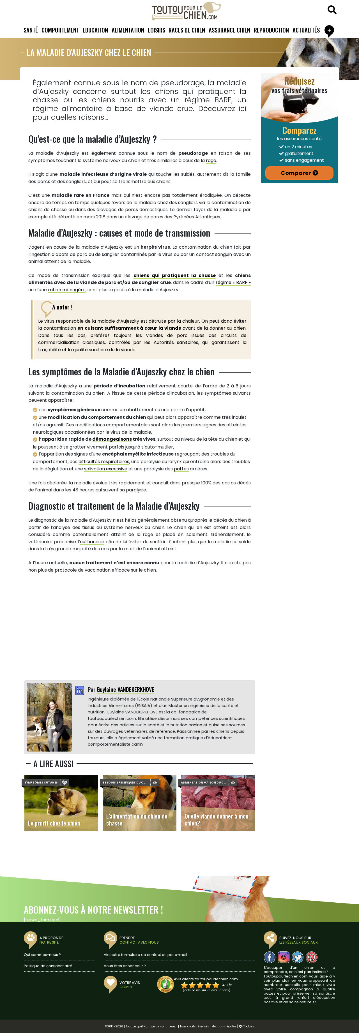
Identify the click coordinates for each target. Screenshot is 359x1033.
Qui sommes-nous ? (42, 954)
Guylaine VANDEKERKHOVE (125, 689)
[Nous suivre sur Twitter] (297, 957)
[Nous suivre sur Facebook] (269, 957)
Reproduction (271, 30)
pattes (181, 469)
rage (211, 160)
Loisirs (156, 30)
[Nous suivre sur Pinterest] (311, 957)
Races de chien (187, 30)
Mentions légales (223, 1026)
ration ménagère (67, 289)
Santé (31, 30)
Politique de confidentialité (48, 965)
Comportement (60, 30)
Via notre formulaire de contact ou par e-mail (145, 954)
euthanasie (92, 542)
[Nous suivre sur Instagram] (283, 957)
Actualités (306, 30)
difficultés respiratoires (104, 461)
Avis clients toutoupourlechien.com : (207, 979)
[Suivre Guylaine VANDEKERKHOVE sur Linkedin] (79, 691)
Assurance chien (229, 30)
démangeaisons (112, 439)
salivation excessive (105, 469)
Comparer (296, 173)
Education (95, 30)
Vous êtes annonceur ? (125, 965)
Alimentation (128, 30)
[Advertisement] (139, 627)
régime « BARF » (233, 282)
